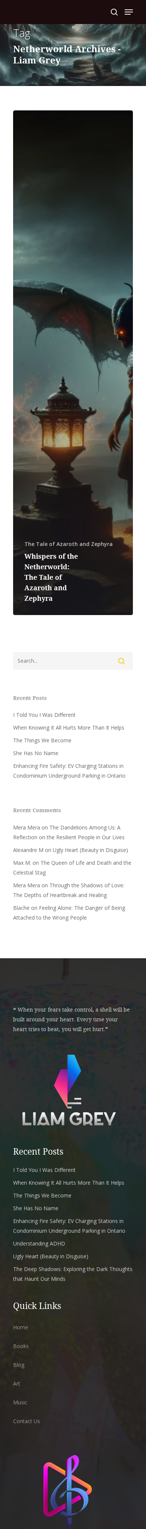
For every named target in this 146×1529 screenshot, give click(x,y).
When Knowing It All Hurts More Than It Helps (68, 727)
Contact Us (26, 1421)
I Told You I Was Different (44, 714)
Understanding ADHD (39, 1243)
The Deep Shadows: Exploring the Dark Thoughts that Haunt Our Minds (73, 1273)
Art (16, 1383)
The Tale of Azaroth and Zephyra (68, 543)
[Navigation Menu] (129, 12)
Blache (21, 907)
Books (21, 1346)
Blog (18, 1364)
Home (20, 1327)
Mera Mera (26, 827)
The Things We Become (42, 740)
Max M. (22, 862)
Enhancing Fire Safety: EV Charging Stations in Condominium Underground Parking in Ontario (69, 770)
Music (20, 1402)
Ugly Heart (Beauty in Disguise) (90, 849)
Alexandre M (28, 849)
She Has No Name (35, 753)
